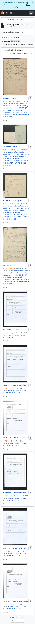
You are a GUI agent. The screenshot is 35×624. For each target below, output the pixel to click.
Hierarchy (19, 37)
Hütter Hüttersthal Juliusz (13, 200)
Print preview (8, 37)
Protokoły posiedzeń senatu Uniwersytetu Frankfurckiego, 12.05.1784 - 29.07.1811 (15, 330)
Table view (16, 41)
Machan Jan (7, 265)
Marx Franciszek (9, 98)
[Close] (33, 2)
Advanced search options (13, 32)
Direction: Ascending (25, 44)
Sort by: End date (10, 44)
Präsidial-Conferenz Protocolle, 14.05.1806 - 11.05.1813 (15, 493)
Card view (7, 41)
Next (21, 621)
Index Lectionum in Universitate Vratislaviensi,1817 (15, 601)
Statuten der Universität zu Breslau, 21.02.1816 (15, 548)
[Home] (7, 13)
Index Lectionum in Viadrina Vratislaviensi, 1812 (15, 438)
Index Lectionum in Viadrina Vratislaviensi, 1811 (15, 385)
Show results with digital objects (22, 53)
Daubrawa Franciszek (11, 147)
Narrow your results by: (17, 19)
